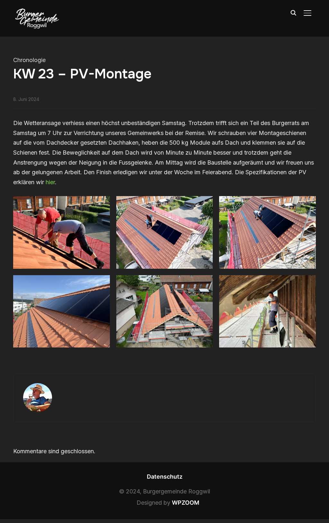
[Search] (293, 12)
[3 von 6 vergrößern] (307, 204)
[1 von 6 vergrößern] (101, 204)
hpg (68, 387)
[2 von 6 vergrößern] (204, 204)
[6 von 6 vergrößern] (307, 283)
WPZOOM (185, 502)
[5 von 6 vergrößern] (204, 283)
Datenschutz (164, 476)
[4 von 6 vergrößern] (101, 283)
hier (50, 182)
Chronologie (29, 60)
